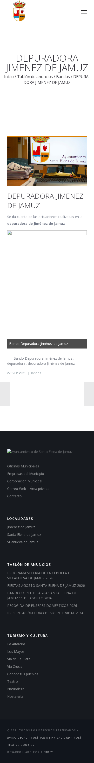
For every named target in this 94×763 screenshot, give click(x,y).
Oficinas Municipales (23, 466)
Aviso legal (17, 737)
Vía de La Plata (18, 659)
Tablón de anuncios (35, 76)
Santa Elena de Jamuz (24, 534)
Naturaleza (15, 689)
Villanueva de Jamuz (22, 542)
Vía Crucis (14, 666)
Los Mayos (16, 651)
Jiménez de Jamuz (21, 527)
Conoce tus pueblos (22, 674)
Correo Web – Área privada (28, 488)
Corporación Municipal (24, 481)
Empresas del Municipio (25, 473)
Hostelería (15, 696)
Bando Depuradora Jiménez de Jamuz (42, 358)
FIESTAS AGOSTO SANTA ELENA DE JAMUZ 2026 (46, 585)
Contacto (14, 496)
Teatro (12, 681)
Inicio (9, 76)
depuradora (16, 363)
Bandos (63, 76)
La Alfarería (16, 644)
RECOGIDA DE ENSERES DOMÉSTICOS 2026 (42, 605)
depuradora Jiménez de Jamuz (51, 363)
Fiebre (47, 752)
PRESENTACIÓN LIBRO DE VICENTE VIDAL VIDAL (46, 613)
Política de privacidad (50, 737)
